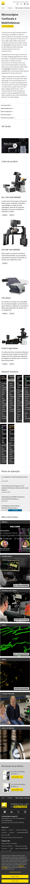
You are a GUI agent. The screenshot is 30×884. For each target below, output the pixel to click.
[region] (15, 867)
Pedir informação (7, 26)
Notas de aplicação (6, 111)
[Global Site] (24, 4)
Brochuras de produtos (7, 118)
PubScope (4, 848)
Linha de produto (5, 105)
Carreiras (4, 832)
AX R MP (7, 69)
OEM (11, 848)
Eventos (11, 830)
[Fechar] (28, 853)
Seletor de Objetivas (7, 846)
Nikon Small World (20, 848)
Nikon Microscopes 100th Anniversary (12, 837)
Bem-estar (4, 835)
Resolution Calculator (21, 846)
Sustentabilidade (21, 832)
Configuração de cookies (15, 872)
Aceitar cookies (15, 881)
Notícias (4, 830)
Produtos (9, 8)
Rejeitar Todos (15, 876)
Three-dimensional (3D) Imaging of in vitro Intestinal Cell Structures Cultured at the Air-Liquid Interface (15, 488)
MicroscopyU (5, 851)
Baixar (17, 777)
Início (3, 8)
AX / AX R (7, 45)
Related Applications (6, 108)
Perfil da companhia (21, 830)
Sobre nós (5, 827)
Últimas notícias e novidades (9, 843)
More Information (6, 114)
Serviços (11, 832)
